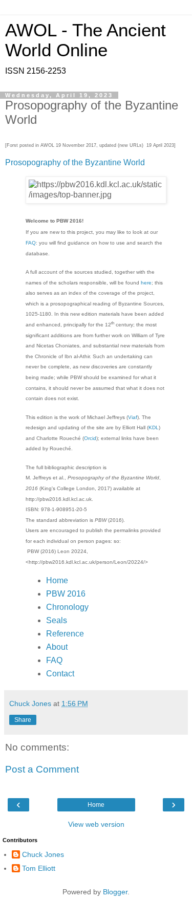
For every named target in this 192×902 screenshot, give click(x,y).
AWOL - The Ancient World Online (85, 40)
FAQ (31, 243)
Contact (60, 673)
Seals (56, 620)
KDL (153, 427)
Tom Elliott (38, 868)
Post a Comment (42, 769)
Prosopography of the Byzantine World (75, 162)
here (146, 282)
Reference (65, 633)
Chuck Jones (43, 854)
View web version (96, 824)
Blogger (115, 892)
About (57, 647)
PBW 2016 (66, 593)
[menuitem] (96, 580)
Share (22, 719)
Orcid (90, 438)
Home (57, 580)
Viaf (132, 417)
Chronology (67, 607)
